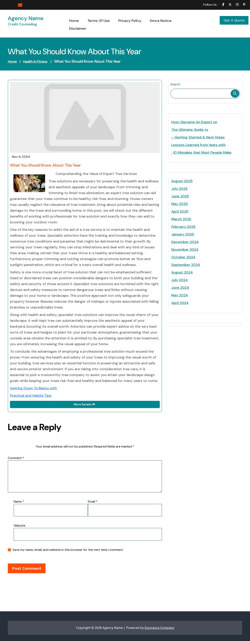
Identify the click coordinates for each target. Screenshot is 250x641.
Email (92, 501)
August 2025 (182, 181)
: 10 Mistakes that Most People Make (201, 152)
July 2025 (179, 188)
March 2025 (181, 219)
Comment (16, 458)
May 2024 (179, 295)
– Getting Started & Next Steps (198, 137)
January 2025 (182, 234)
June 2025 (180, 196)
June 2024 (180, 287)
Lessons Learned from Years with (198, 145)
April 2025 (179, 211)
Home (12, 61)
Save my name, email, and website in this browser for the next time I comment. (68, 550)
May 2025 (179, 203)
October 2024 (183, 257)
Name (19, 501)
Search (175, 84)
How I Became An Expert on (194, 122)
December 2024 (185, 242)
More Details (83, 404)
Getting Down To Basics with (33, 388)
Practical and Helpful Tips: (31, 395)
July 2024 (179, 280)
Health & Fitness (35, 61)
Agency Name (25, 18)
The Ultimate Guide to (189, 129)
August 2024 (182, 272)
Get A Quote (234, 20)
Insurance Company (159, 628)
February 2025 (183, 226)
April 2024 (179, 302)
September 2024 (185, 264)
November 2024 (184, 249)
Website (19, 525)
